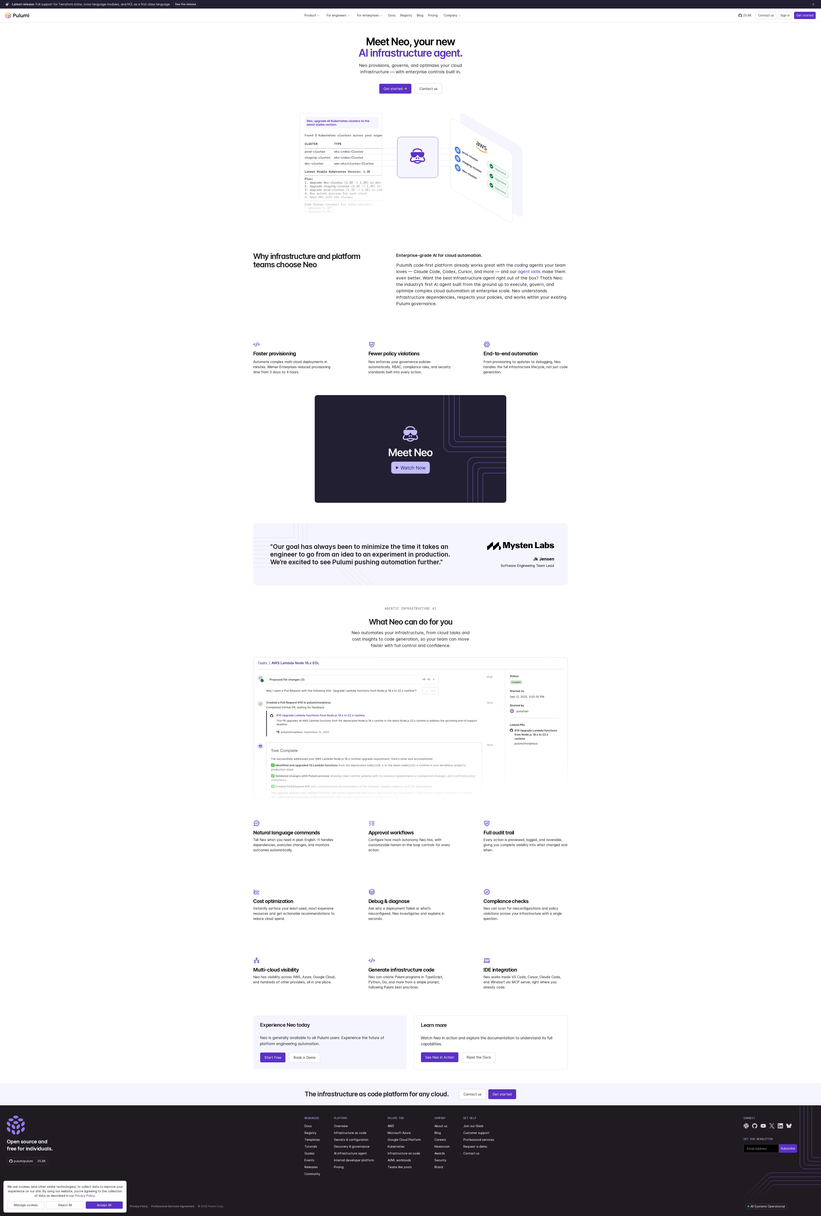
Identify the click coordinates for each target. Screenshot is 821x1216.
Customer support (476, 1133)
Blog (420, 15)
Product (310, 15)
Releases (311, 1167)
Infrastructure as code (350, 1133)
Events (309, 1160)
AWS (391, 1126)
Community (312, 1174)
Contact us (766, 15)
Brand (438, 1167)
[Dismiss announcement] (813, 4)
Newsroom (442, 1146)
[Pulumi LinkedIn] (780, 1125)
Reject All (65, 1205)
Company (450, 15)
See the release (185, 4)
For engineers (336, 15)
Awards (439, 1153)
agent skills (529, 271)
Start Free (272, 1057)
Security (440, 1160)
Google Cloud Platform (404, 1139)
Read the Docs (479, 1057)
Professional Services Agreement (172, 1206)
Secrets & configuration (351, 1139)
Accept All (104, 1205)
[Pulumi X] (771, 1125)
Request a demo (475, 1146)
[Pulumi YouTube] (763, 1125)
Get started (805, 15)
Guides (309, 1153)
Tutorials (310, 1146)
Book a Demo (305, 1057)
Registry (406, 15)
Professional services (478, 1139)
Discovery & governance (351, 1146)
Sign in (785, 15)
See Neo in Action (439, 1057)
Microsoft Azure (399, 1133)
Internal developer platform (354, 1160)
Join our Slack (473, 1126)
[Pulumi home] (17, 15)
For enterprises (368, 15)
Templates (312, 1139)
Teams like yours (400, 1167)
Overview (341, 1126)
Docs (392, 15)
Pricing (433, 15)
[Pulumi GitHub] (754, 1125)
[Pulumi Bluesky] (788, 1125)
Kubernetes (396, 1146)
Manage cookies (26, 1205)
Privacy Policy (139, 1206)
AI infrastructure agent (350, 1153)
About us (440, 1126)
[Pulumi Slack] (746, 1125)
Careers (440, 1139)
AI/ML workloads (399, 1160)
